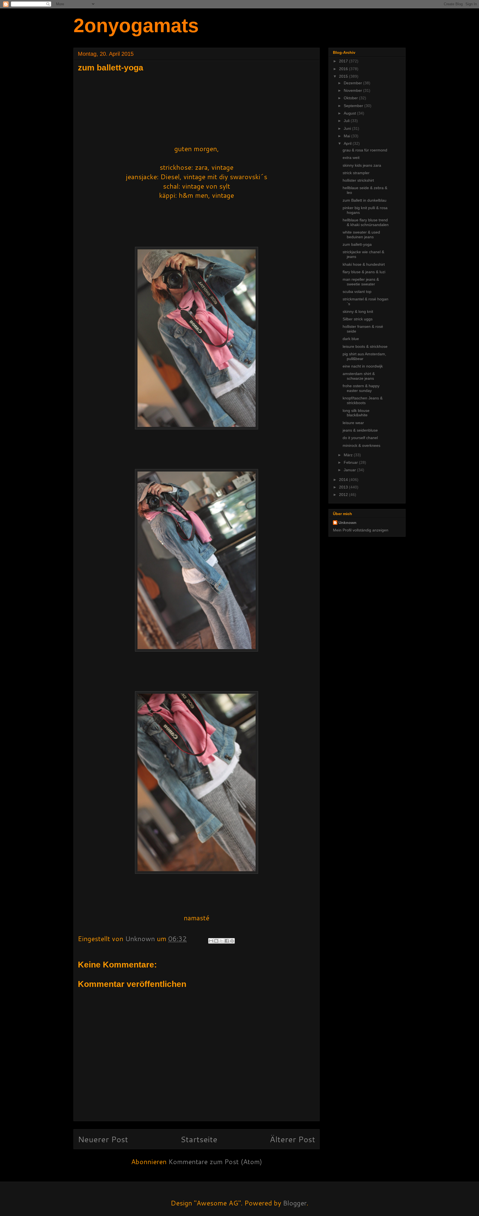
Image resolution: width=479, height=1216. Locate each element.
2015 (344, 76)
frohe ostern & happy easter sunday (361, 388)
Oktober (351, 98)
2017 (344, 61)
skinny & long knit (358, 311)
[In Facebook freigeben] (227, 941)
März (349, 455)
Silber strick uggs (358, 319)
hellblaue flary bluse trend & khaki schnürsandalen (366, 222)
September (354, 105)
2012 (344, 494)
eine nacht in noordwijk (363, 366)
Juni (348, 128)
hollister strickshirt (358, 180)
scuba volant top (357, 291)
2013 (344, 487)
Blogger (295, 1203)
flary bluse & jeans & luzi (364, 272)
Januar (350, 470)
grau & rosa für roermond (365, 150)
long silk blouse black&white (356, 412)
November (353, 90)
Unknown (347, 522)
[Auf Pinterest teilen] (232, 941)
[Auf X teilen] (221, 941)
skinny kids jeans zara (362, 165)
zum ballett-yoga (357, 244)
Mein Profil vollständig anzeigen (360, 530)
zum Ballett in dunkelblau (364, 200)
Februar (351, 462)
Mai (347, 136)
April (348, 143)
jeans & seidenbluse (360, 430)
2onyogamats (136, 25)
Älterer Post (292, 1139)
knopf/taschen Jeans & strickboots (363, 400)
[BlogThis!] (216, 941)
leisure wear (353, 422)
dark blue (351, 338)
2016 (344, 69)
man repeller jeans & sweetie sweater (361, 281)
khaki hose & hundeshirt (364, 264)
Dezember (353, 83)
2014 (344, 479)
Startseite (198, 1139)
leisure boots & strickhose (365, 346)
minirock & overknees (361, 445)
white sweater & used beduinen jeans (361, 234)
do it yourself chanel (360, 437)
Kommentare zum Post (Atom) (215, 1161)
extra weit (351, 157)
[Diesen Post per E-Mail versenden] (211, 941)
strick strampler (356, 173)
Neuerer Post (103, 1139)
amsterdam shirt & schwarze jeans (359, 376)
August (350, 113)
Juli (347, 120)
